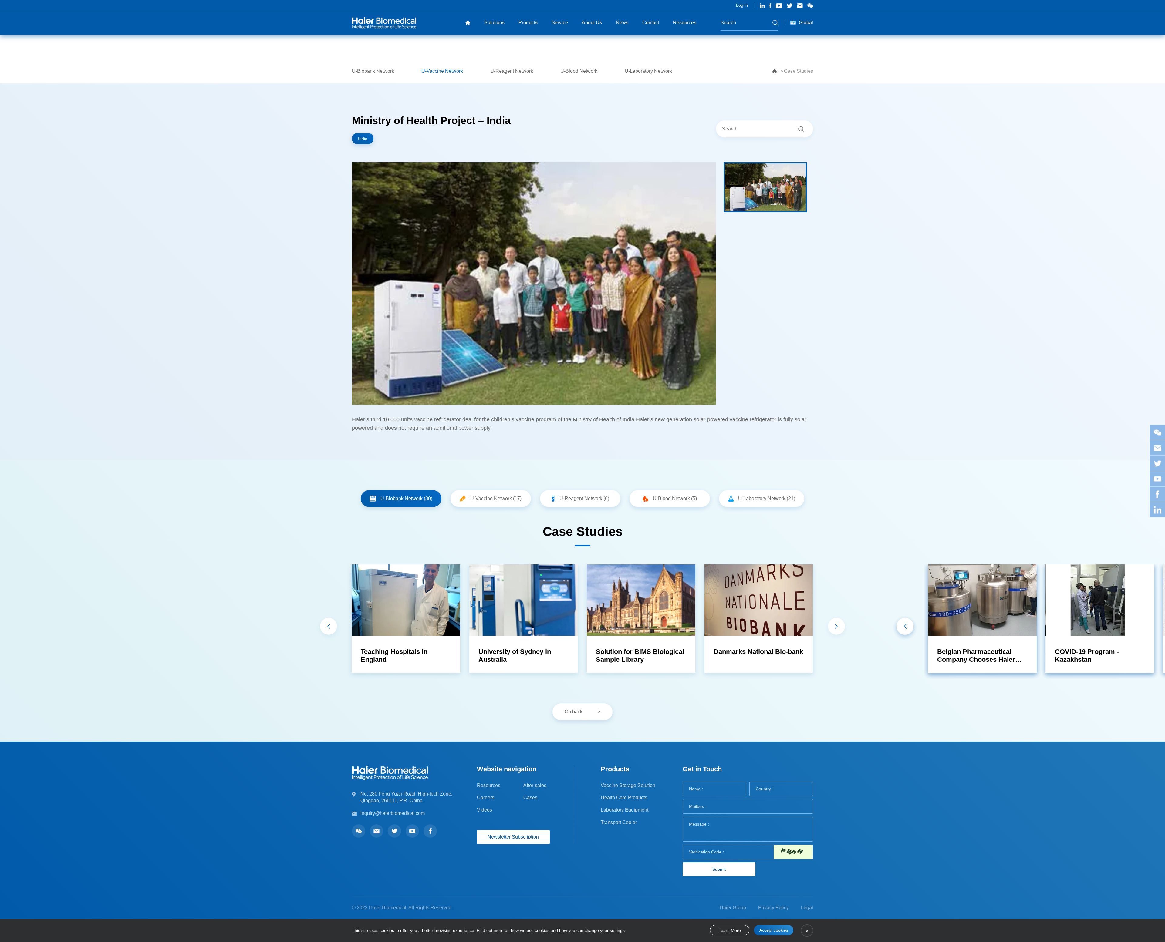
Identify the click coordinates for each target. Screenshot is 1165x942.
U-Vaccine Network (442, 71)
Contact (650, 22)
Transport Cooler (619, 822)
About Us (592, 22)
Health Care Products (624, 797)
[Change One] (793, 852)
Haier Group (733, 907)
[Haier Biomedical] (384, 23)
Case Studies (798, 71)
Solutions (494, 22)
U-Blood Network (578, 71)
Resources (684, 22)
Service (560, 22)
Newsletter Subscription (513, 836)
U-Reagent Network (511, 71)
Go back (573, 711)
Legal (807, 907)
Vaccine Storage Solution (628, 785)
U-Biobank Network (373, 71)
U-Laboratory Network (648, 71)
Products (528, 22)
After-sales (534, 785)
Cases (530, 797)
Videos (484, 809)
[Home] (467, 23)
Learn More (729, 930)
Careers (485, 797)
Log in (742, 5)
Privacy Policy (773, 907)
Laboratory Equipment (624, 809)
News (622, 22)
